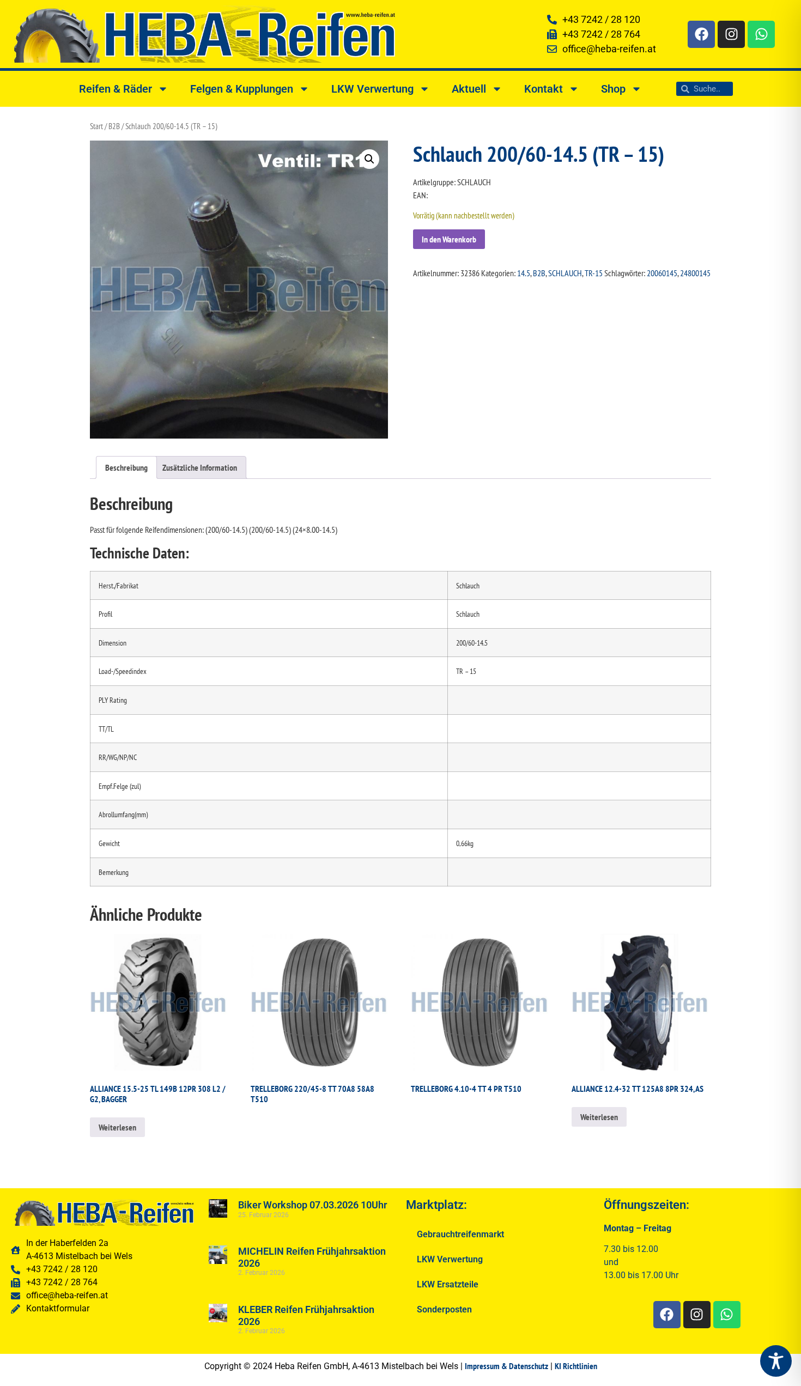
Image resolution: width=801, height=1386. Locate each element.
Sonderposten (444, 1309)
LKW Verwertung (372, 88)
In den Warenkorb (449, 239)
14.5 (523, 273)
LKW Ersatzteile (447, 1284)
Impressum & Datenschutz (506, 1365)
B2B (114, 126)
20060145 (662, 273)
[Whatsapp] (761, 34)
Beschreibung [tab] (126, 467)
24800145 (695, 273)
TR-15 (594, 273)
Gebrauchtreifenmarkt (460, 1234)
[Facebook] (701, 34)
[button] (369, 159)
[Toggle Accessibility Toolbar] (776, 1361)
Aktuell (469, 88)
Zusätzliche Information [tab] (199, 467)
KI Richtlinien (576, 1365)
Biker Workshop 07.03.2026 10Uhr (312, 1205)
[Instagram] (731, 34)
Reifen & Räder (115, 88)
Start (96, 126)
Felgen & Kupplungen (241, 88)
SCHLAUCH (565, 273)
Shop (613, 88)
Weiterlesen (117, 1127)
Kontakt (543, 88)
